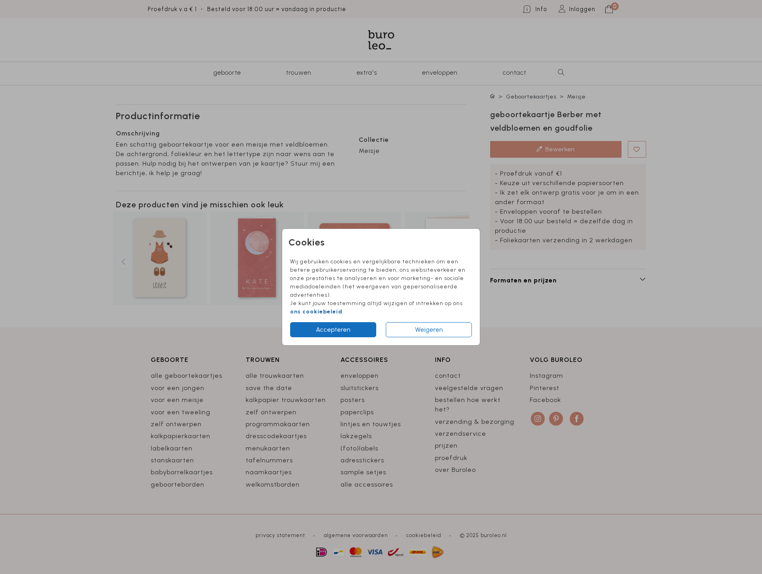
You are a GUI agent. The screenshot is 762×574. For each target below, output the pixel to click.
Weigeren (429, 329)
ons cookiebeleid (316, 311)
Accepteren (333, 329)
